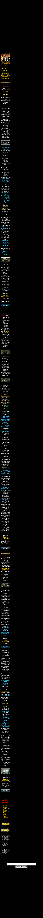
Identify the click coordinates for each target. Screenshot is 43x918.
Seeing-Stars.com (5, 853)
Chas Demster (5, 396)
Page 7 (5, 814)
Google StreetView (4, 296)
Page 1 (4, 805)
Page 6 (5, 813)
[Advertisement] (21, 24)
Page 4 (5, 810)
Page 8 (5, 816)
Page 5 (5, 811)
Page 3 (5, 808)
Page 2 (5, 807)
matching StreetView (5, 207)
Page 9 (6, 817)
